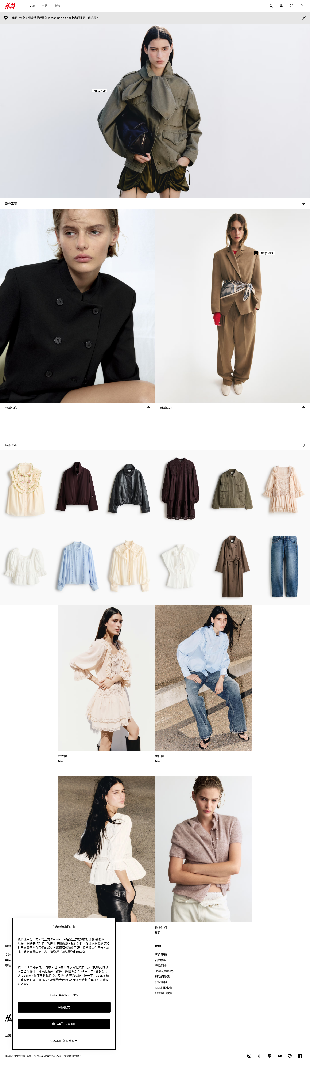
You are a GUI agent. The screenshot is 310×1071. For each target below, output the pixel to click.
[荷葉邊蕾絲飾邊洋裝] (284, 489)
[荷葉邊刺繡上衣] (26, 489)
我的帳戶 (161, 960)
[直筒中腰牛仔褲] (284, 566)
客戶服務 (161, 954)
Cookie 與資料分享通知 (64, 995)
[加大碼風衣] (232, 566)
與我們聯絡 (162, 976)
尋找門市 (161, 965)
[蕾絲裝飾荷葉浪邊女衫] (26, 566)
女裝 (32, 6)
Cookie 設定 (163, 993)
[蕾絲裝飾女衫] (77, 566)
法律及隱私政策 (165, 971)
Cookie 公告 (163, 987)
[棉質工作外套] (232, 489)
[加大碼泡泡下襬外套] (77, 489)
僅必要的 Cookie (64, 1024)
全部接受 (64, 1007)
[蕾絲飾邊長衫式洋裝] (181, 489)
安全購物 (161, 982)
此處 (74, 17)
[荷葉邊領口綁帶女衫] (129, 566)
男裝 (44, 6)
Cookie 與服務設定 (63, 1040)
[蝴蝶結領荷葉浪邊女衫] (181, 566)
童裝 (57, 6)
